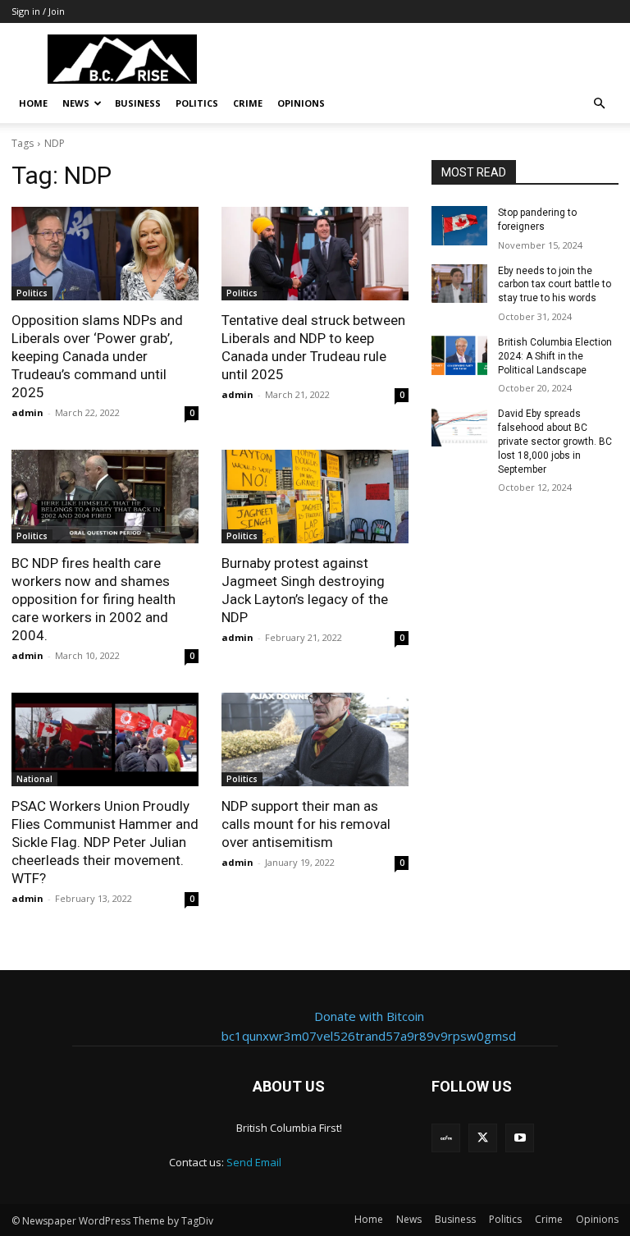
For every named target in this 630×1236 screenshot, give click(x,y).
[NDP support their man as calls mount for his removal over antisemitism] (315, 739)
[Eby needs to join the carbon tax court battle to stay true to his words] (459, 284)
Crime (247, 103)
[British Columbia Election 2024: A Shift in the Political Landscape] (459, 355)
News (75, 103)
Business (138, 103)
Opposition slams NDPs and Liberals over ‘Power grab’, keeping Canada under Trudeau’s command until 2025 (97, 356)
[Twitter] (482, 1138)
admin (27, 412)
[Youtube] (519, 1138)
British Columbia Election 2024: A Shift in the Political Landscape (555, 356)
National (34, 779)
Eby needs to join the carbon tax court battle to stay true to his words (554, 284)
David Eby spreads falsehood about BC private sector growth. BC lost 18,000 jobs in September (555, 441)
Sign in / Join (38, 11)
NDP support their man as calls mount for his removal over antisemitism (305, 824)
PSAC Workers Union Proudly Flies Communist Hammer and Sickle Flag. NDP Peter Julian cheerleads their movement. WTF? (105, 842)
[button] (599, 104)
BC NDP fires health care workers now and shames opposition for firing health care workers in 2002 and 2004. (93, 599)
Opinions (301, 103)
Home (33, 103)
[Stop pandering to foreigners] (459, 225)
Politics (197, 103)
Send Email (253, 1162)
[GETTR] (445, 1138)
